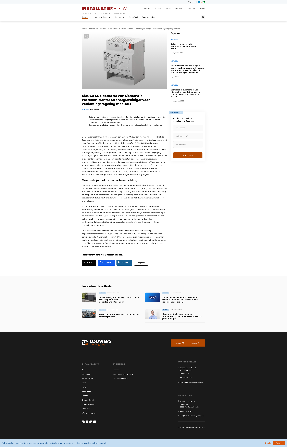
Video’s (168, 8)
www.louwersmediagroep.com (192, 427)
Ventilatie (86, 409)
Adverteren (179, 8)
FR (204, 8)
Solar (84, 383)
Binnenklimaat (88, 400)
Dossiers (118, 17)
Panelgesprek (87, 378)
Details (268, 443)
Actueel (85, 17)
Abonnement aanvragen (123, 374)
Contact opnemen (120, 378)
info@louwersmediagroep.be (192, 416)
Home (84, 29)
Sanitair (85, 396)
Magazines (147, 8)
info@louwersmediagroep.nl (191, 382)
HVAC (84, 387)
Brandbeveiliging (89, 404)
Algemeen (86, 374)
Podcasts (158, 8)
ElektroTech (133, 17)
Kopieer (141, 263)
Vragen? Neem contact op (186, 343)
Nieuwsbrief (191, 8)
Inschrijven (188, 155)
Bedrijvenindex (148, 17)
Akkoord (278, 443)
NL (201, 8)
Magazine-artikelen (100, 17)
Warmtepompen (89, 413)
